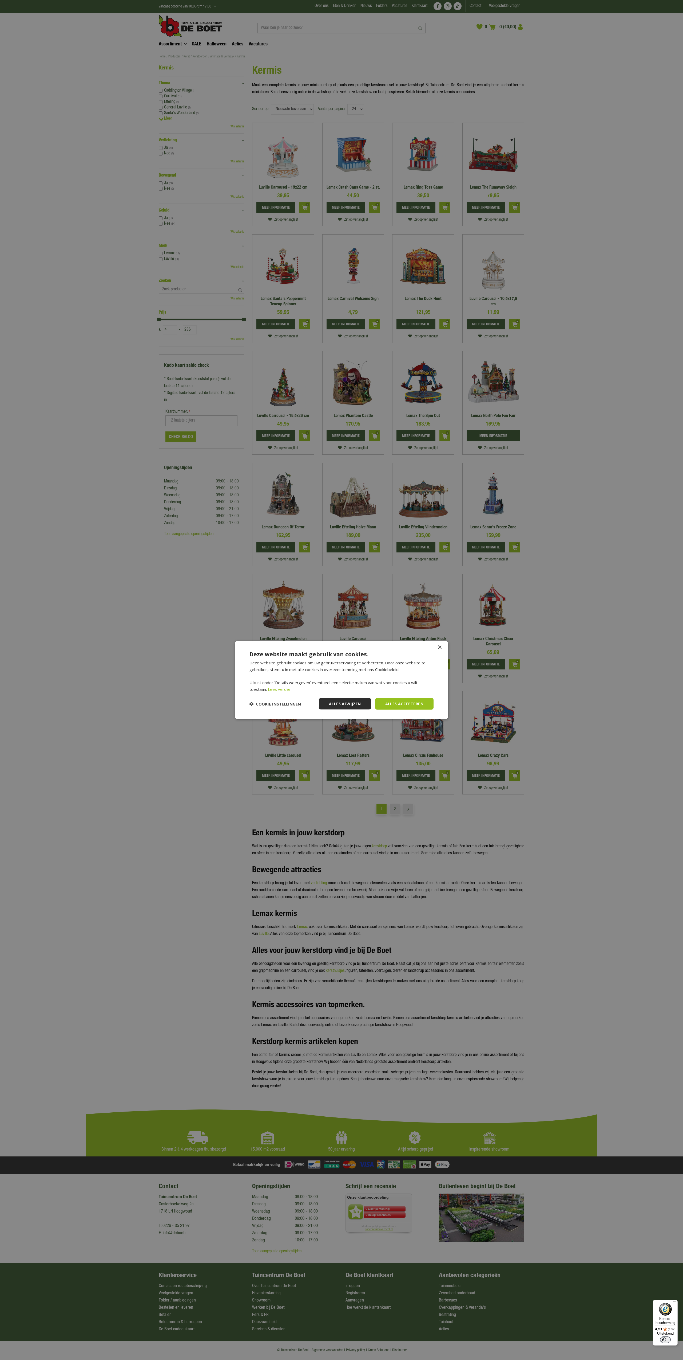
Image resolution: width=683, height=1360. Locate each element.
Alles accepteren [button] (404, 703)
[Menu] (674, 1303)
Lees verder (279, 689)
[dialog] (341, 680)
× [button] (440, 647)
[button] (275, 704)
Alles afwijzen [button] (345, 703)
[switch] (665, 1339)
